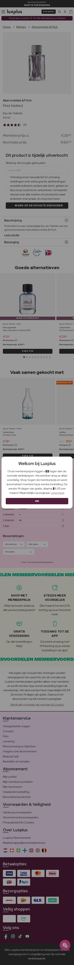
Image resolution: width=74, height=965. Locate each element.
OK (37, 501)
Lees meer (57, 493)
